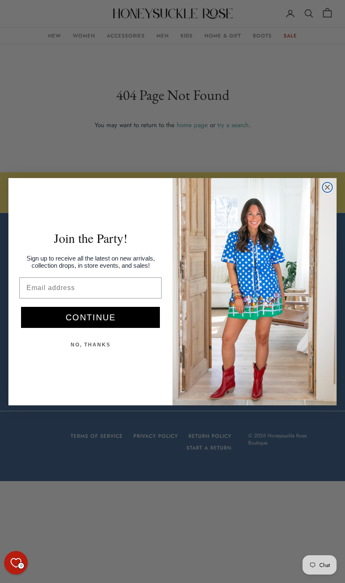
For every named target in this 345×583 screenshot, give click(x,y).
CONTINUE (91, 317)
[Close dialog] (327, 187)
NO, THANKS (91, 345)
